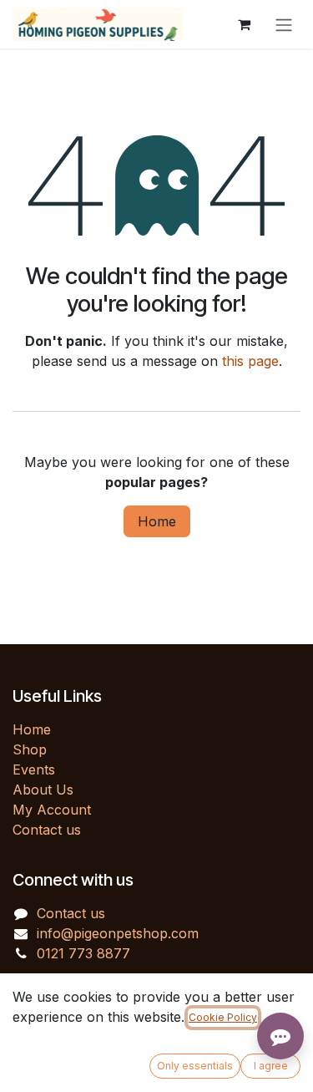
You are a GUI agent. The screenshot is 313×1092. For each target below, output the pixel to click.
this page (250, 361)
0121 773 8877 (83, 953)
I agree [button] (271, 1065)
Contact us (47, 829)
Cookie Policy (223, 1017)
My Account (52, 809)
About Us (43, 789)
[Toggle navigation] (283, 24)
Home (157, 521)
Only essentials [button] (195, 1065)
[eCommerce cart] (243, 24)
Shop (30, 749)
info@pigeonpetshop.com (118, 933)
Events (34, 769)
